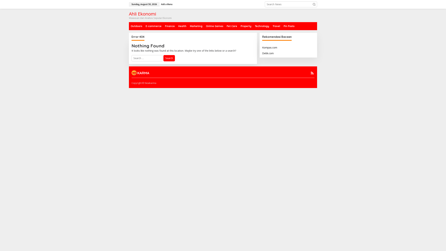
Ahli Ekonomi (142, 14)
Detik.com (268, 53)
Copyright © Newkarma (144, 83)
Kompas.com (269, 47)
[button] (314, 4)
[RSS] (312, 73)
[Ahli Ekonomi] (141, 72)
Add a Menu (166, 4)
